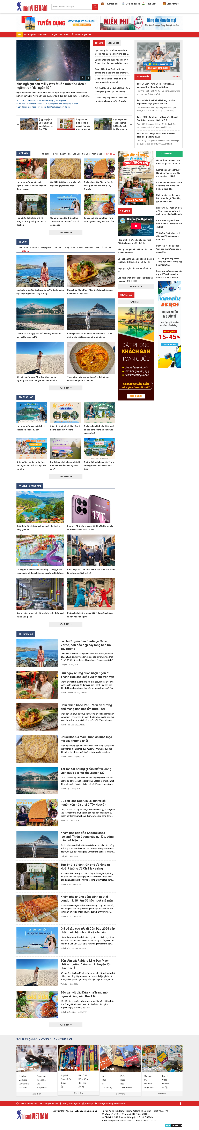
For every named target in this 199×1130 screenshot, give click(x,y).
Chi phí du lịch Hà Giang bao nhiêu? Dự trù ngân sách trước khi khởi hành (48, 107)
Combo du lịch (133, 4)
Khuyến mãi (126, 295)
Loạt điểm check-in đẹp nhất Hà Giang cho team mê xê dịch (53, 85)
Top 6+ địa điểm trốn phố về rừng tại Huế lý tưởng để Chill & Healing (31, 221)
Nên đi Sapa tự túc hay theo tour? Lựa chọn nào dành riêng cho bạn (46, 100)
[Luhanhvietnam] (32, 1114)
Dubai (80, 248)
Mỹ (145, 1080)
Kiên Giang (97, 154)
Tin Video (64, 34)
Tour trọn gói (111, 4)
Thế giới (53, 34)
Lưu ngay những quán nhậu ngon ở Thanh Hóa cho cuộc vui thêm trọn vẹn (111, 62)
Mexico (165, 1083)
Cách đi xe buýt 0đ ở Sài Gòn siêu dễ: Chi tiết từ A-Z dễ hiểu (169, 223)
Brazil (165, 1076)
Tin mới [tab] (99, 43)
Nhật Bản (34, 248)
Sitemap (89, 1103)
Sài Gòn (86, 154)
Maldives (23, 1087)
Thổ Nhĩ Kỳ (107, 1087)
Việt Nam (42, 34)
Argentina (149, 1087)
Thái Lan (57, 248)
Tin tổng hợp (30, 34)
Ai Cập (165, 1087)
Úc (62, 1087)
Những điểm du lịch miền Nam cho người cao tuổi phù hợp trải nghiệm (31, 465)
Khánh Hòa (65, 154)
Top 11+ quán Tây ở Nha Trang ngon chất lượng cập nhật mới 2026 (169, 261)
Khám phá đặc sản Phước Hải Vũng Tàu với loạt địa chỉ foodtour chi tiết (168, 173)
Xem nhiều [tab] (113, 43)
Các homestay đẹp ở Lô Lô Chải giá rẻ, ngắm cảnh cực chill (42, 104)
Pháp (122, 1076)
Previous (82, 78)
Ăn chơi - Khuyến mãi (81, 34)
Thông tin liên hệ (50, 1103)
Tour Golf (151, 4)
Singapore (46, 248)
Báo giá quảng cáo (71, 1103)
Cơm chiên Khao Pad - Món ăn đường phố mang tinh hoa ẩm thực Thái (111, 71)
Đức (104, 1080)
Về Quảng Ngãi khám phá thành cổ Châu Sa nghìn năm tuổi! (168, 236)
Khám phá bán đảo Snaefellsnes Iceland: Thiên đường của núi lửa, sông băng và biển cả (87, 836)
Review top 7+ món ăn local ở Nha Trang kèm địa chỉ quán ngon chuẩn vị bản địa (169, 211)
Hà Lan (108, 248)
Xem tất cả (175, 77)
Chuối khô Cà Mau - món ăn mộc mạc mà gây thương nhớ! (110, 80)
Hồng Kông (83, 1079)
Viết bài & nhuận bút (28, 1103)
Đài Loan (82, 1083)
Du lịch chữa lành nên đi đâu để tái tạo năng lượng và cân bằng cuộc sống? (99, 429)
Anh (97, 248)
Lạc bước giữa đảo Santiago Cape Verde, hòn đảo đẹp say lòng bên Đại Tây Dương (112, 52)
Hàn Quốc (23, 248)
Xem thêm (36, 1094)
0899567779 (119, 1103)
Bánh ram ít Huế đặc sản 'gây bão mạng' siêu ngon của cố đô (168, 249)
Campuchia (24, 1084)
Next (88, 78)
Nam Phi (148, 1083)
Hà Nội (55, 154)
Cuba (164, 1080)
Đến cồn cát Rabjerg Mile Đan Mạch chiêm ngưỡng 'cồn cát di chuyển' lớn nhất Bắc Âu (86, 964)
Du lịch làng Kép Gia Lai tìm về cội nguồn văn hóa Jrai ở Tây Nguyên (111, 99)
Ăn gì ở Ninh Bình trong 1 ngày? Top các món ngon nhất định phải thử (83, 126)
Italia (122, 1080)
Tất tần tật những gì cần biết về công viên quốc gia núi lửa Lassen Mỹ (112, 90)
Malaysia (89, 248)
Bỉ (103, 1084)
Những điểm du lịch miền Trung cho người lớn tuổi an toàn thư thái (99, 465)
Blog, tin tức (173, 4)
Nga (122, 1084)
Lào (38, 1084)
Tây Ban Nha (126, 1087)
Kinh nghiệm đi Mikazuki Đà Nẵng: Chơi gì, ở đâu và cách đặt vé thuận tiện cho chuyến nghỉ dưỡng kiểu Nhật (39, 573)
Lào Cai (76, 154)
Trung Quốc (69, 248)
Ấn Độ (81, 1087)
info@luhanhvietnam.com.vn (121, 1120)
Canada (148, 1076)
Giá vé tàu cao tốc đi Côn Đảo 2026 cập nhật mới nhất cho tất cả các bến (64, 221)
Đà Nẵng (46, 154)
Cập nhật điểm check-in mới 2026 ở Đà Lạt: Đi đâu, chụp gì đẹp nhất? (120, 126)
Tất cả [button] (109, 154)
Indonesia (41, 1080)
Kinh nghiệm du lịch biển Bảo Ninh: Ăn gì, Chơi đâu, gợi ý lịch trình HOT (168, 198)
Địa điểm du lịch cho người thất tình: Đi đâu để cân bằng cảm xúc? (65, 465)
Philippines (42, 1087)
